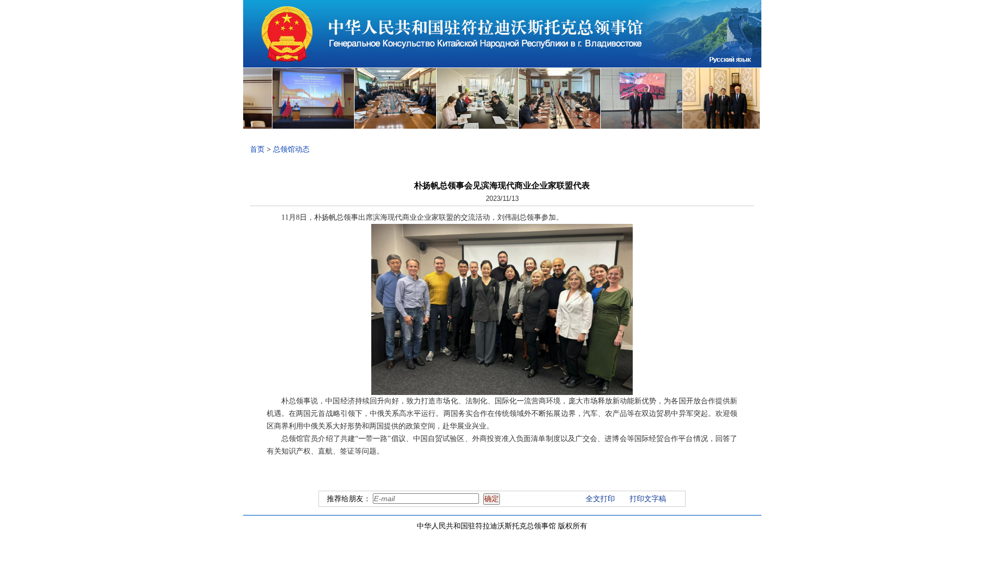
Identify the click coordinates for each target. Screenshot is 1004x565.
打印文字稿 (648, 499)
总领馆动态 (291, 149)
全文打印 (600, 499)
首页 (257, 149)
